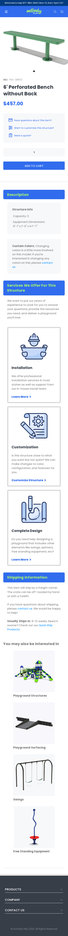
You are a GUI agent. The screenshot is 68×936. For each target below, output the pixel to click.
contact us (24, 608)
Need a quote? (22, 135)
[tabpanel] (34, 42)
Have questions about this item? (33, 120)
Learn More (20, 397)
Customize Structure (28, 480)
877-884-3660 (30, 2)
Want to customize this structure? (34, 128)
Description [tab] (18, 194)
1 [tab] (34, 71)
